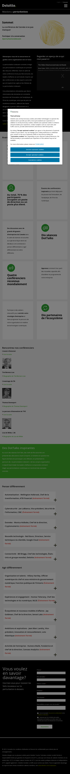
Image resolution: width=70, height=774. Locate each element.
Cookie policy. (39, 144)
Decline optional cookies (35, 149)
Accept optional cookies (35, 155)
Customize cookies (35, 160)
